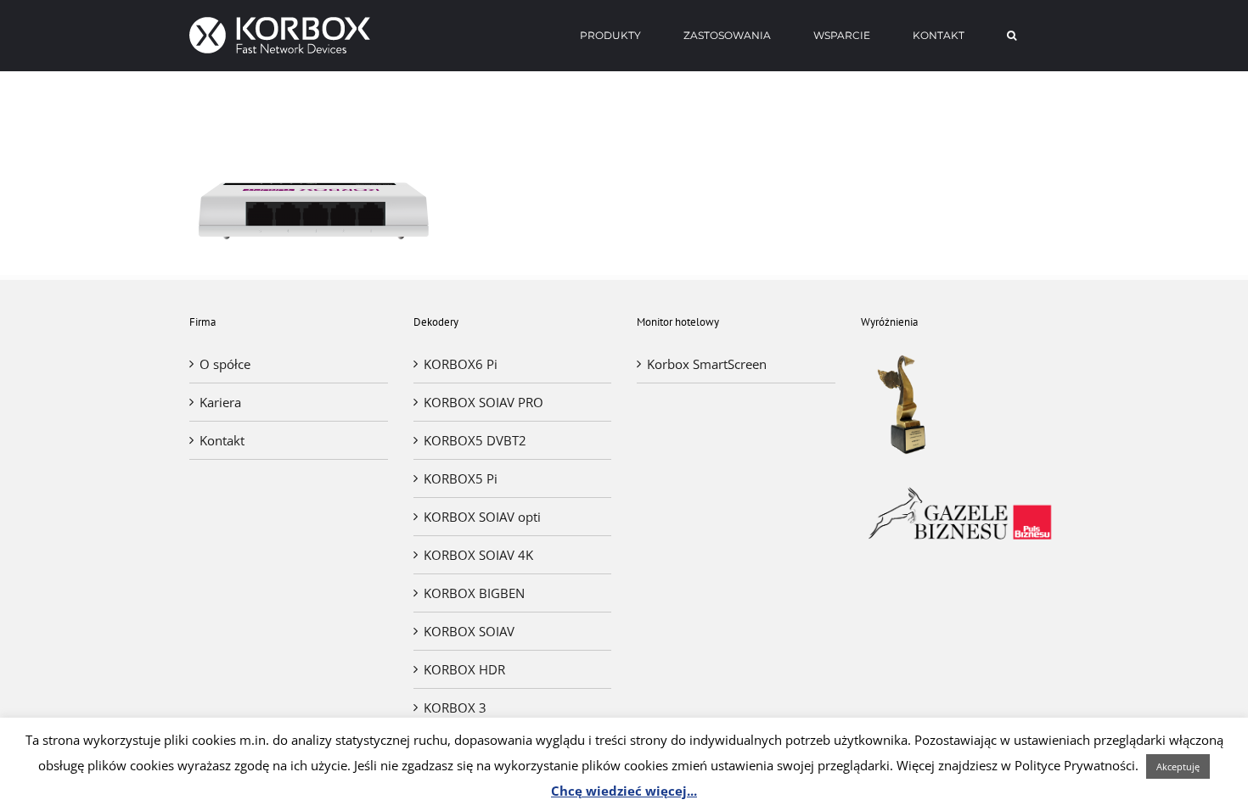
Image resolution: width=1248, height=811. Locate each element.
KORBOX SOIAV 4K (478, 554)
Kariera (220, 402)
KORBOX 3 (455, 707)
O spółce (225, 363)
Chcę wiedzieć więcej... (624, 790)
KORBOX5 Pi (461, 478)
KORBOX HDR (464, 669)
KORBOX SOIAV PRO (483, 402)
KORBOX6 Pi (461, 363)
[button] (1011, 35)
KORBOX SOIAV (469, 631)
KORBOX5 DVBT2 (475, 440)
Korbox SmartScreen (707, 363)
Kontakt (222, 440)
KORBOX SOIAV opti (482, 516)
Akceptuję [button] (1178, 766)
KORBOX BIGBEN (474, 592)
